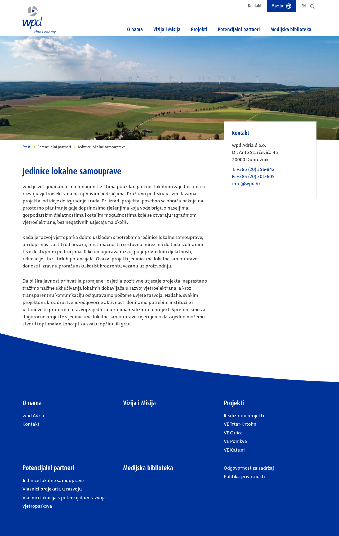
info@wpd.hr (246, 183)
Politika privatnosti (244, 476)
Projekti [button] (199, 29)
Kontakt (254, 6)
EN (303, 6)
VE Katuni (234, 450)
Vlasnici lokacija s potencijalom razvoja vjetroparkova (64, 501)
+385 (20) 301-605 (256, 176)
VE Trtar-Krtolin (240, 424)
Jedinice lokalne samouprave (53, 480)
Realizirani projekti (244, 415)
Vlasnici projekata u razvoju (52, 489)
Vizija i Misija (166, 29)
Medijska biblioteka (290, 29)
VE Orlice (233, 433)
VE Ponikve (235, 441)
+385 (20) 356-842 (256, 169)
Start (26, 146)
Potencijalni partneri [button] (239, 29)
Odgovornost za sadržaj (249, 468)
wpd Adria (33, 415)
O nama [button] (135, 29)
